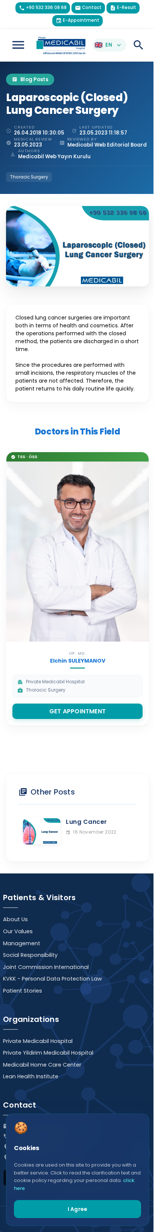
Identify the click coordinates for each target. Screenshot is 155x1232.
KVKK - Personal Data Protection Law (52, 978)
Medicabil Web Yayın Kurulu (54, 156)
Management (21, 943)
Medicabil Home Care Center (42, 1065)
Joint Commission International (46, 967)
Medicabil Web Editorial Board (107, 144)
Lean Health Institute (30, 1076)
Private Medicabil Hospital (38, 1041)
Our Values (18, 931)
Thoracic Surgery (29, 177)
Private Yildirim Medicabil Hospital (48, 1052)
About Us (15, 919)
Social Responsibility (30, 955)
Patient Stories (22, 990)
